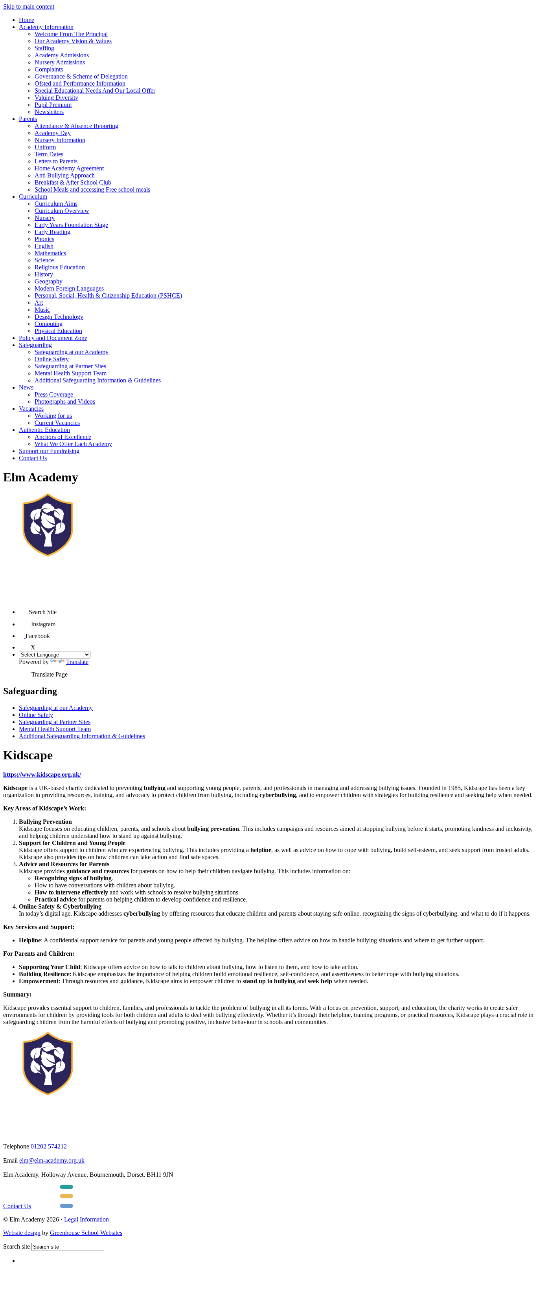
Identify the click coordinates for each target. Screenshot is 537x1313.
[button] (24, 609)
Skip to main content (28, 6)
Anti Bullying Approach (65, 175)
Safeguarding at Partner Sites (70, 366)
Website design (21, 1232)
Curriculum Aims (56, 203)
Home (26, 19)
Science (44, 260)
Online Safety (52, 359)
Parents (28, 118)
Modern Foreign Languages (69, 288)
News (26, 387)
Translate (77, 661)
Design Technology (59, 316)
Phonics (44, 239)
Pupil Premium (53, 104)
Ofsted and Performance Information (80, 83)
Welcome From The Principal (71, 34)
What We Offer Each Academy (73, 444)
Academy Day (53, 133)
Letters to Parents (56, 161)
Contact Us (33, 458)
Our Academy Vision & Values (73, 41)
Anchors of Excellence (63, 436)
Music (42, 309)
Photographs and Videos (65, 401)
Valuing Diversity (56, 97)
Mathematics (50, 253)
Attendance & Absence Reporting (76, 126)
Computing (49, 323)
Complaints (49, 69)
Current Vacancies (57, 422)
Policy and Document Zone (53, 338)
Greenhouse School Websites (86, 1232)
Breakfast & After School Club (73, 182)
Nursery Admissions (60, 62)
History (44, 274)
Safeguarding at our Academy (72, 352)
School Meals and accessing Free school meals (92, 189)
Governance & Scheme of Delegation (81, 76)
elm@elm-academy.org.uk (52, 1160)
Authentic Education (44, 429)
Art (39, 302)
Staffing (44, 48)
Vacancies (31, 408)
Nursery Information (60, 140)
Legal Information (86, 1219)
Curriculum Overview (62, 210)
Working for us (53, 415)
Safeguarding (35, 345)
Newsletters (49, 111)
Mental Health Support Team (71, 373)
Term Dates (49, 154)
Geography (49, 281)
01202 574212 (49, 1146)
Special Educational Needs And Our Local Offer (95, 90)
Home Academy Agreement (69, 168)
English (44, 246)
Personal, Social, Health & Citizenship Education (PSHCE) (108, 295)
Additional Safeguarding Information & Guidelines (98, 380)
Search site (16, 1246)
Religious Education (60, 267)
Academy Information (46, 27)
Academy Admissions (62, 55)
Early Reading (52, 232)
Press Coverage (54, 394)
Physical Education (58, 330)
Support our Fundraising (49, 451)
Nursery (45, 217)
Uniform (45, 147)
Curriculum (33, 196)
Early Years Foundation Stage (71, 224)
